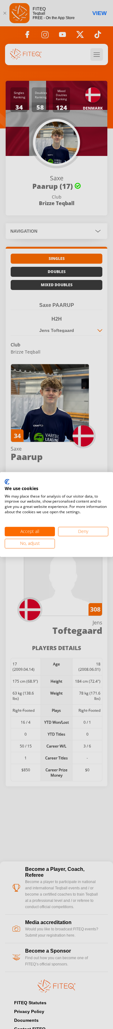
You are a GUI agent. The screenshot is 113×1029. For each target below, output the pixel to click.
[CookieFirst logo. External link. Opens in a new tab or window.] (7, 482)
